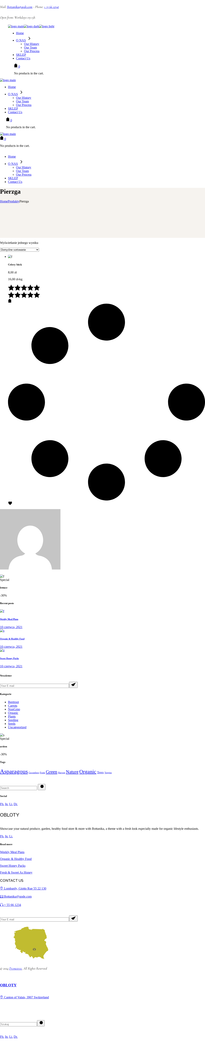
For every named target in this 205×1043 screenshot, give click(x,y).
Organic (13, 713)
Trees (100, 772)
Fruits (42, 773)
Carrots (12, 705)
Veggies (108, 773)
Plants (12, 716)
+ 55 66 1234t (51, 7)
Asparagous (14, 771)
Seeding (13, 720)
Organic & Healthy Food (12, 639)
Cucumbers (34, 773)
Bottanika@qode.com (19, 7)
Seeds (11, 723)
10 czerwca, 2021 (11, 627)
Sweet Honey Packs (9, 658)
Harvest (61, 773)
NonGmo (14, 709)
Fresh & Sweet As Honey (16, 872)
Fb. (2, 804)
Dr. (16, 804)
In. (6, 804)
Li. (11, 804)
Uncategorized (17, 727)
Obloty (8, 985)
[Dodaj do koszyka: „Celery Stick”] (10, 301)
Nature (72, 771)
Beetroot (13, 702)
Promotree (15, 968)
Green (51, 771)
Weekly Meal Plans (9, 619)
